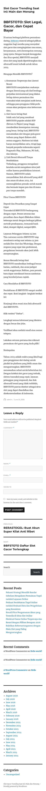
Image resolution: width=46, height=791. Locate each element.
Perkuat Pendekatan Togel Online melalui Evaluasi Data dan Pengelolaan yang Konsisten (24, 605)
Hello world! (36, 651)
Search (7, 567)
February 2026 (13, 715)
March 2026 (11, 712)
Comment (9, 428)
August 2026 (12, 696)
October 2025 (12, 729)
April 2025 (11, 749)
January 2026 (12, 719)
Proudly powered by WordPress (15, 786)
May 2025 (10, 745)
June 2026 (10, 702)
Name (7, 464)
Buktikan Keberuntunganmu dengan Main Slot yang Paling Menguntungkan (23, 629)
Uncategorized (13, 774)
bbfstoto (15, 41)
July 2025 (10, 739)
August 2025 (12, 735)
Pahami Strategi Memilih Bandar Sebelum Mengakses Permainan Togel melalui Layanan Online (24, 595)
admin (9, 400)
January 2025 (12, 755)
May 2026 (10, 705)
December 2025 (13, 722)
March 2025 (11, 752)
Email (7, 475)
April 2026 (11, 709)
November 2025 (13, 725)
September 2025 (13, 732)
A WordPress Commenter (16, 670)
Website (8, 487)
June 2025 (10, 742)
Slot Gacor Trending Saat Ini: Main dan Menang (21, 10)
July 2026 (10, 699)
